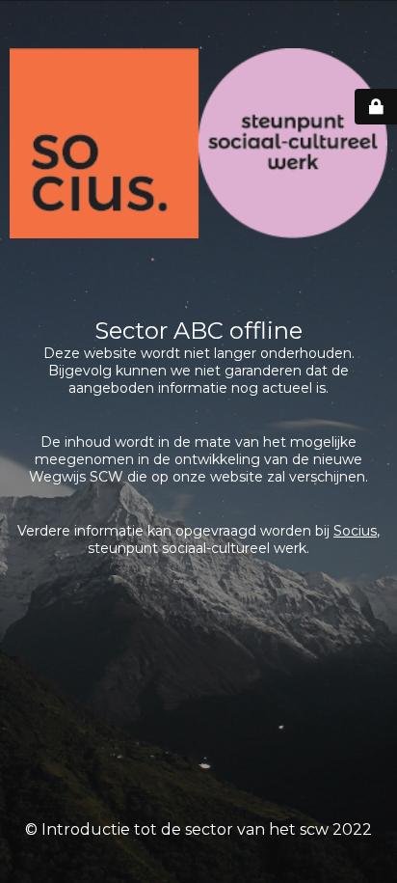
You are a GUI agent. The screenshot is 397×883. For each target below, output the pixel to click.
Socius (355, 530)
